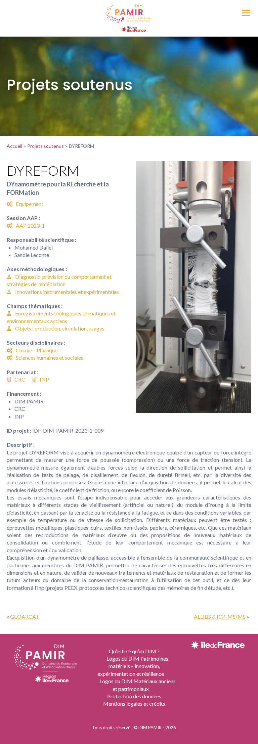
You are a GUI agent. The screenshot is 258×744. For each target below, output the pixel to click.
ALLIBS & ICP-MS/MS (220, 616)
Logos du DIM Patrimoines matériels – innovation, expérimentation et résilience (132, 666)
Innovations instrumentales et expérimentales (67, 292)
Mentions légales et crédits (134, 703)
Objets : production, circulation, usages (59, 328)
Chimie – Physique (36, 350)
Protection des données (134, 696)
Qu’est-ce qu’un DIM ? (134, 651)
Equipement (29, 204)
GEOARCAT (24, 616)
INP (44, 379)
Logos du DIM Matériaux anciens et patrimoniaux (137, 685)
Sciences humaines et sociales (49, 357)
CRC (19, 379)
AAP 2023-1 (30, 225)
